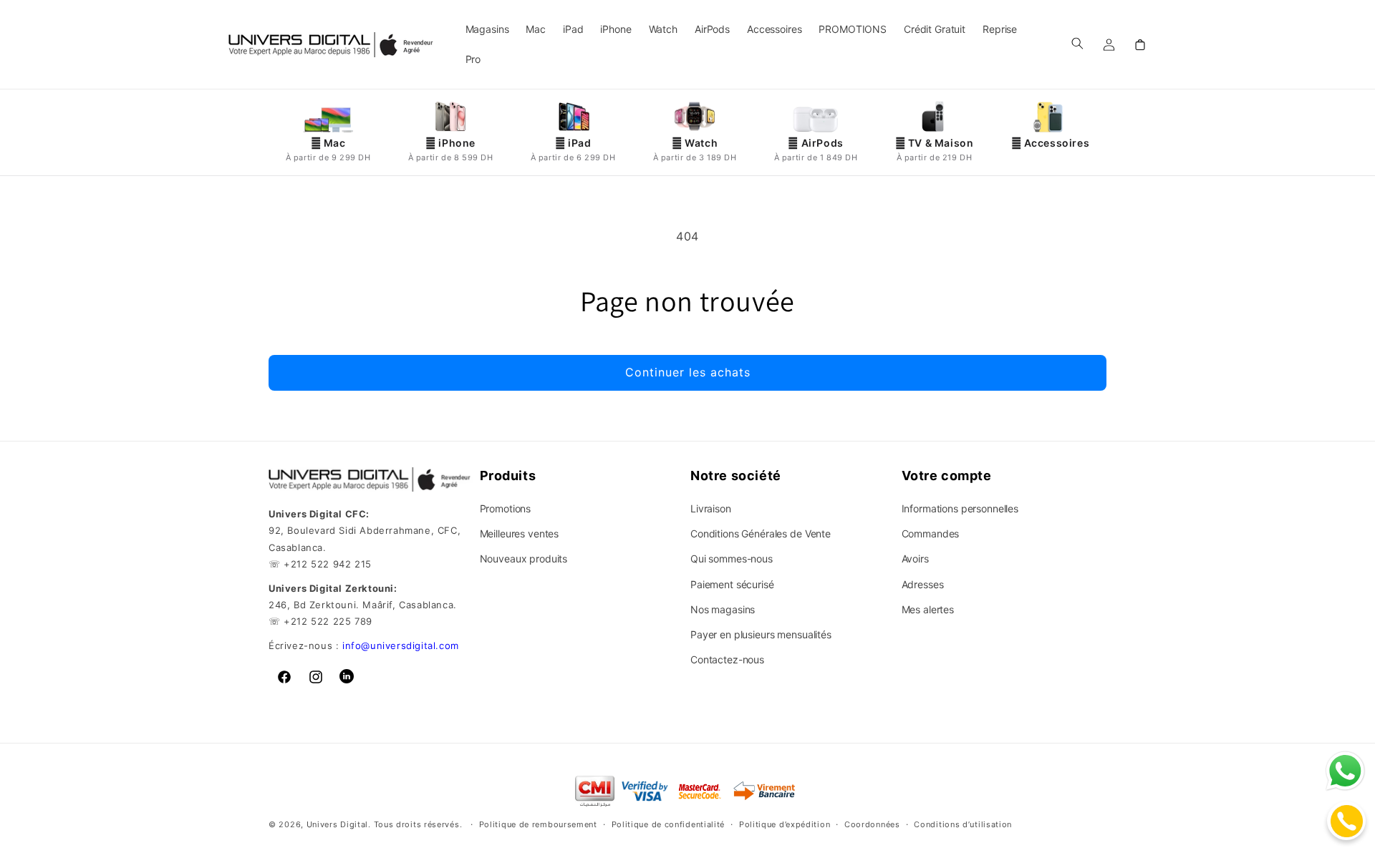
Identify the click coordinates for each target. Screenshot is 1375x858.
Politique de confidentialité (668, 824)
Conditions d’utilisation (963, 824)
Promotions (505, 508)
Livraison (710, 508)
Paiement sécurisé (732, 584)
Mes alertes (928, 609)
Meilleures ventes (519, 533)
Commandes (931, 533)
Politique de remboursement (538, 824)
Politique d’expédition (784, 824)
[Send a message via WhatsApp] (1345, 771)
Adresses (923, 584)
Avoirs (915, 558)
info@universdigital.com (400, 645)
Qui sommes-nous (731, 558)
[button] (1077, 43)
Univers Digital (338, 825)
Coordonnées (872, 824)
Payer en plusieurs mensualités (760, 634)
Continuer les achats (688, 372)
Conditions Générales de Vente (760, 533)
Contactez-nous (727, 659)
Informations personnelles (960, 508)
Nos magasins (722, 609)
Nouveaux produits (524, 558)
